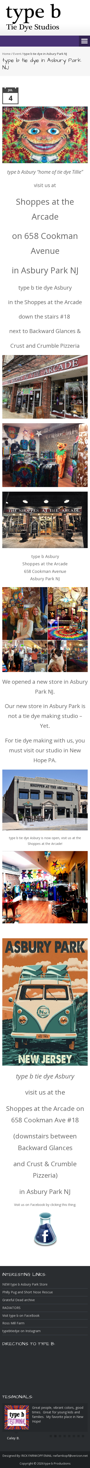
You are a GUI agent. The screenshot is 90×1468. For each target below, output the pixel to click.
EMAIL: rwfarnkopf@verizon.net (65, 1456)
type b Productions (57, 1463)
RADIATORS (11, 1308)
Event (17, 54)
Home (6, 54)
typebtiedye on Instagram (21, 1331)
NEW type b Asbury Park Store (25, 1284)
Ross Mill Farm (13, 1323)
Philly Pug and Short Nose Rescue (27, 1292)
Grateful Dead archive (18, 1300)
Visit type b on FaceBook (20, 1315)
